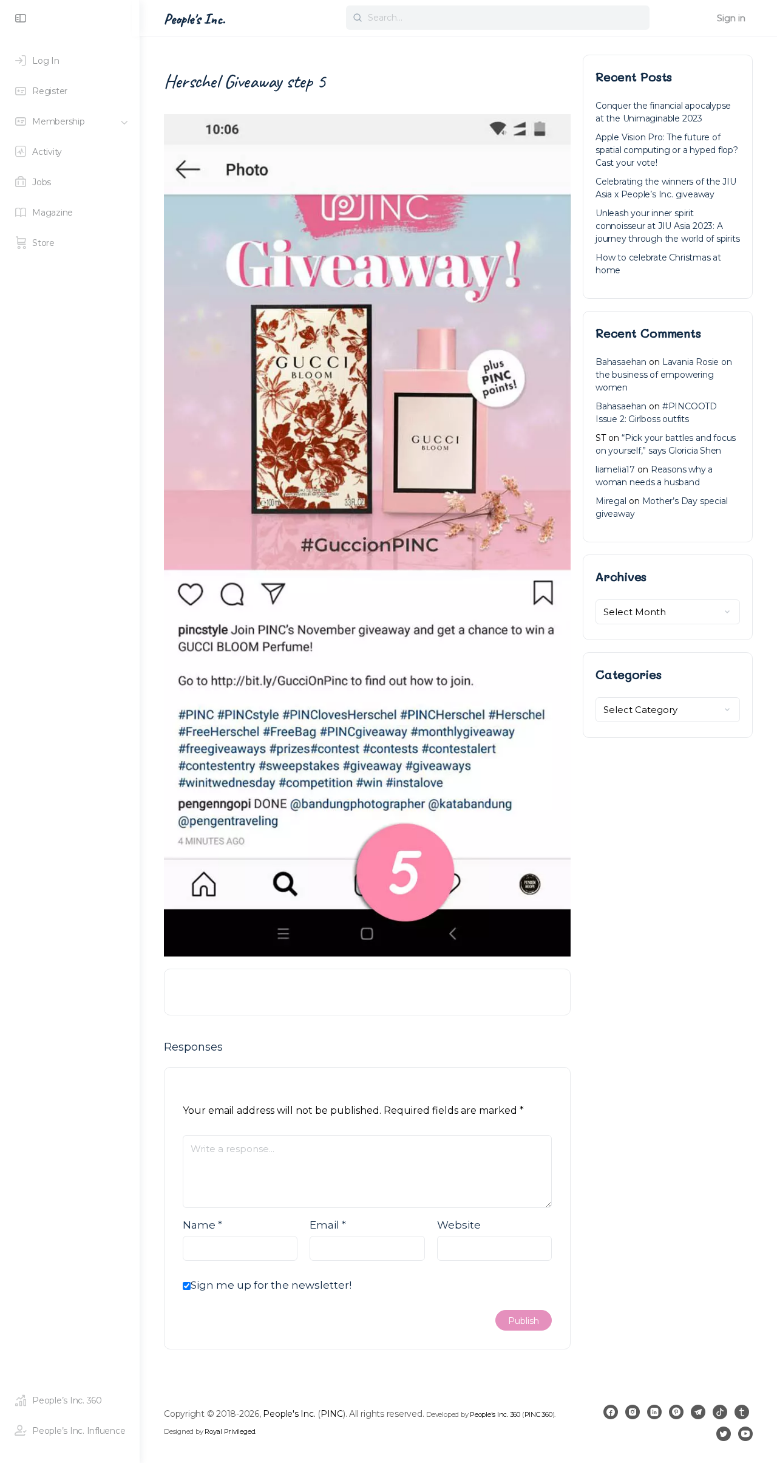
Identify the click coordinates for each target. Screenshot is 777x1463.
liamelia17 (615, 469)
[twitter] (723, 1434)
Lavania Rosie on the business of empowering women (663, 374)
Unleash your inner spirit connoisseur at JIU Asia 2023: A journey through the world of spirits (667, 226)
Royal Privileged (230, 1431)
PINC (332, 1413)
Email (328, 1225)
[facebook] (610, 1412)
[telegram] (698, 1412)
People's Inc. (194, 19)
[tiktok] (720, 1412)
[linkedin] (654, 1412)
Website (459, 1225)
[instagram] (632, 1412)
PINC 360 (538, 1414)
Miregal (610, 501)
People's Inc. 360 (495, 1414)
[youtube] (745, 1434)
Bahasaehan (620, 361)
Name (202, 1225)
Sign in (731, 18)
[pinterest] (676, 1412)
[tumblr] (742, 1412)
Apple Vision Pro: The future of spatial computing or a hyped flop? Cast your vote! (666, 150)
